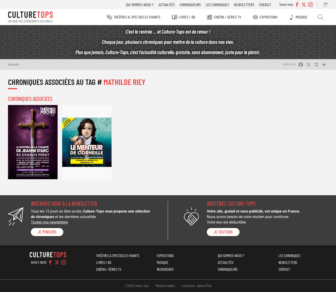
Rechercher (320, 17)
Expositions (268, 16)
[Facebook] (50, 262)
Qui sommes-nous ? (140, 4)
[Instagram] (63, 262)
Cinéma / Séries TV (227, 16)
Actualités (167, 4)
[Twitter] (57, 262)
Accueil (13, 64)
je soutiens (223, 231)
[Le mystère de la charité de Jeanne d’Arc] (33, 142)
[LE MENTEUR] (87, 142)
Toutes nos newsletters (49, 222)
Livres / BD (187, 16)
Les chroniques (217, 4)
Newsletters (244, 4)
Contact (265, 4)
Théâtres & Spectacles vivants (137, 16)
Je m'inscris (47, 231)
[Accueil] (30, 17)
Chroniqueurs (190, 4)
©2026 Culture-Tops (137, 286)
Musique (301, 16)
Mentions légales (165, 286)
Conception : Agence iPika (196, 286)
